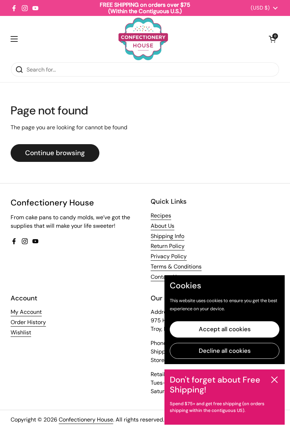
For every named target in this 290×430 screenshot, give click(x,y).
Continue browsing (55, 152)
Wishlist (21, 332)
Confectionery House (86, 419)
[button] (272, 39)
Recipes (161, 215)
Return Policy (168, 246)
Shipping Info (167, 236)
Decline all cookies (225, 351)
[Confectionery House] (143, 39)
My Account (26, 312)
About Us (162, 226)
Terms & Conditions (176, 266)
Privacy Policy (169, 256)
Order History (28, 322)
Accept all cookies (225, 329)
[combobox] (145, 69)
